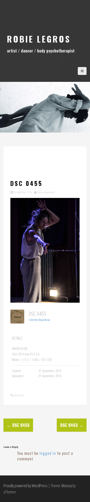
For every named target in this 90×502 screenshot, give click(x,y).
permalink (18, 395)
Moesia (66, 485)
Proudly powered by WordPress (25, 485)
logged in (48, 453)
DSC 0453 (18, 425)
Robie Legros (39, 39)
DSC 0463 (71, 425)
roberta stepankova (46, 192)
